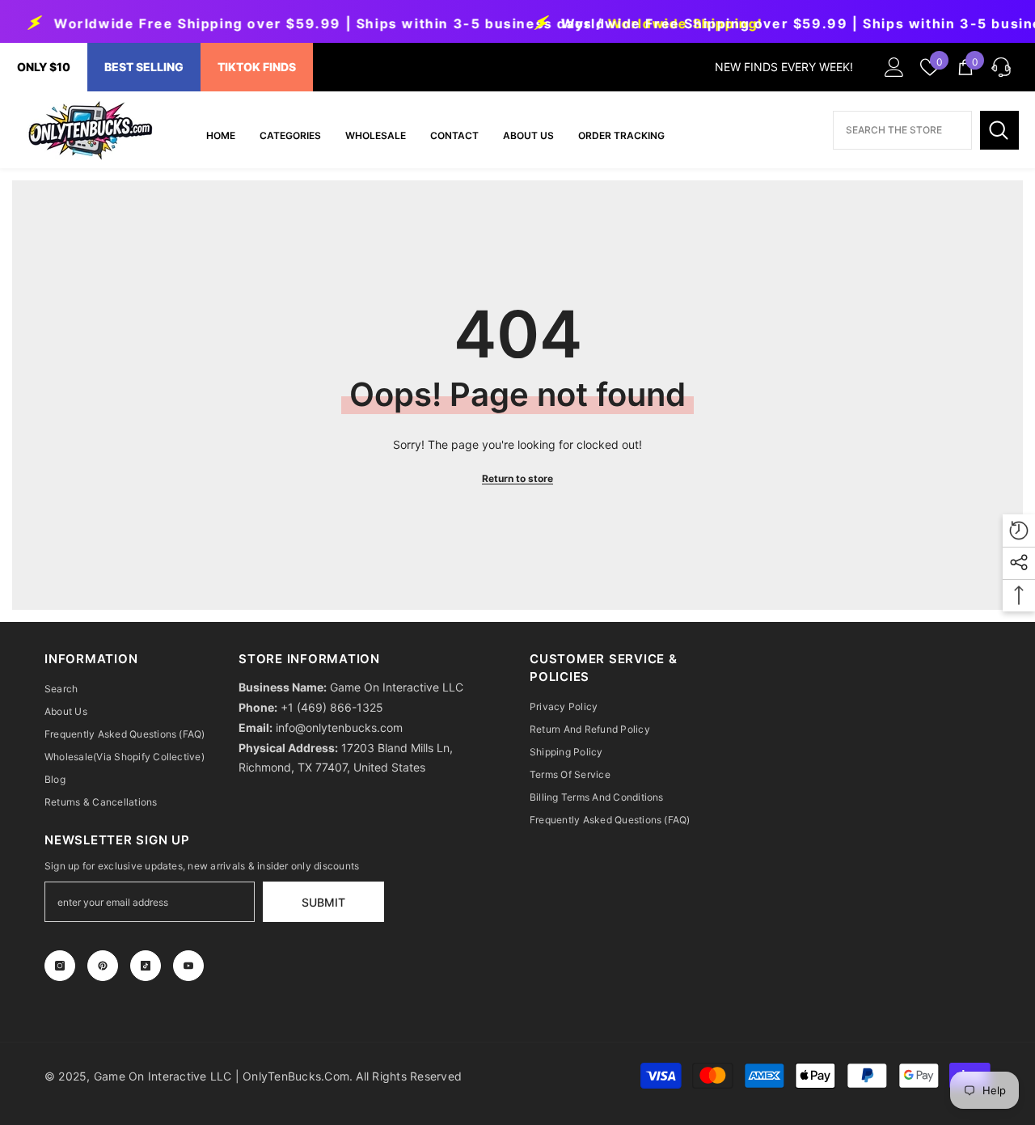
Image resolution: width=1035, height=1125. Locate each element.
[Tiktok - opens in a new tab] (145, 965)
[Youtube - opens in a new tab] (188, 965)
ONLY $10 (43, 67)
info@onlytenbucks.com (339, 727)
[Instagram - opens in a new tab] (59, 965)
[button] (1001, 67)
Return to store (517, 478)
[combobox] (902, 130)
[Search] (999, 130)
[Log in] (894, 67)
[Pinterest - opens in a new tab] (102, 965)
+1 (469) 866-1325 (332, 707)
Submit (323, 902)
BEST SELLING (144, 67)
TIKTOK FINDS (257, 67)
